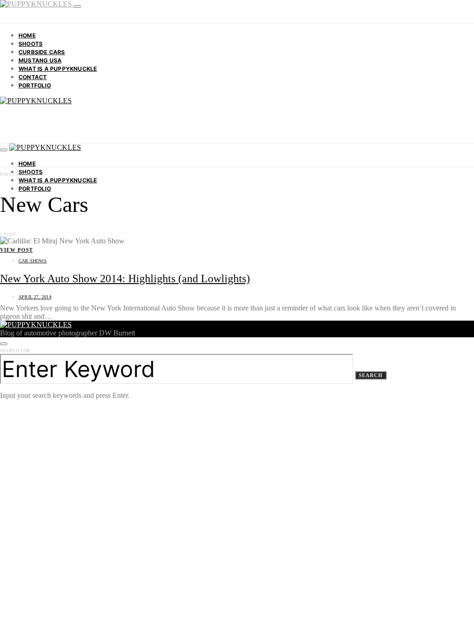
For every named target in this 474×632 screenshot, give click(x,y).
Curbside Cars (42, 52)
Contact (33, 77)
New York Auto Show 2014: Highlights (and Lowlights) (125, 279)
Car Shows (33, 260)
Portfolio (35, 85)
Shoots (31, 43)
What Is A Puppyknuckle (58, 68)
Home (27, 35)
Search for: (15, 350)
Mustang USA (40, 60)
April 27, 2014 (35, 296)
